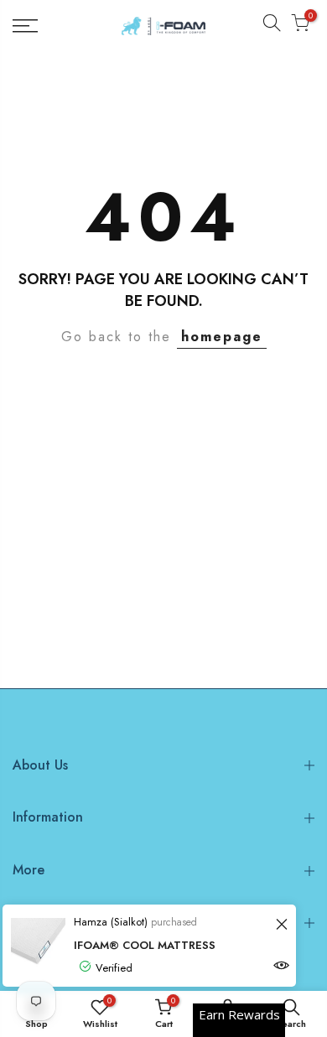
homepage (221, 336)
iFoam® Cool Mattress (144, 945)
